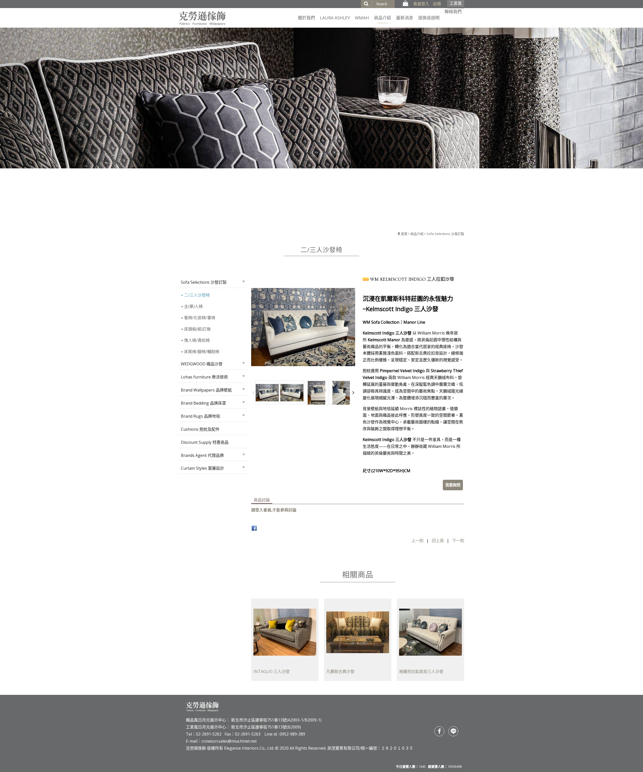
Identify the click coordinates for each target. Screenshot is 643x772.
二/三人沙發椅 (197, 295)
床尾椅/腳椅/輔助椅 (201, 351)
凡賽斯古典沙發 (340, 671)
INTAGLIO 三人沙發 (271, 671)
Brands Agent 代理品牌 (202, 455)
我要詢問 (452, 484)
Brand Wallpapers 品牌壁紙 (206, 390)
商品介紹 (416, 233)
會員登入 (421, 4)
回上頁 (438, 540)
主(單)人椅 (193, 306)
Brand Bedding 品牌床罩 (203, 403)
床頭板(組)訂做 (197, 329)
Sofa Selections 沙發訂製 (445, 233)
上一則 (417, 540)
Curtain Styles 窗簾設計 (202, 468)
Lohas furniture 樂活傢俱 (204, 377)
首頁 (404, 233)
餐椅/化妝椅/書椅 (199, 317)
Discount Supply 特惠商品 (205, 442)
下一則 (458, 540)
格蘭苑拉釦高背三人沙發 (421, 671)
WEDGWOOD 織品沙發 (202, 364)
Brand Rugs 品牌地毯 (200, 416)
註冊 (437, 4)
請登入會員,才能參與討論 (273, 510)
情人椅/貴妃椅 (197, 340)
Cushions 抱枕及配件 (200, 429)
